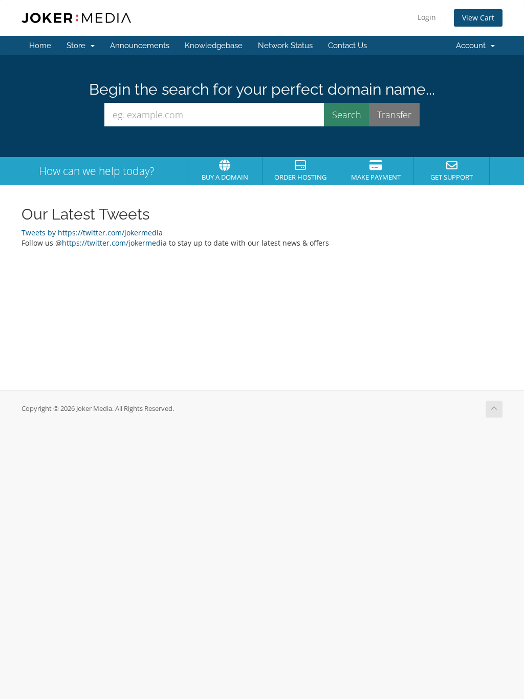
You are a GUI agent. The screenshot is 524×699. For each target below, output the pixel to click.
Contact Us (347, 45)
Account (473, 45)
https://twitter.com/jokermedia (114, 243)
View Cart (478, 18)
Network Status (285, 45)
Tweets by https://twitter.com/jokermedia (92, 232)
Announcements (139, 45)
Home (40, 45)
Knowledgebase (214, 45)
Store (78, 45)
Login (427, 17)
